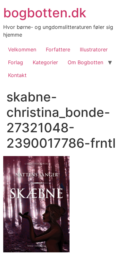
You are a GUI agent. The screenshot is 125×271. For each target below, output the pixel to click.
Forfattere (58, 49)
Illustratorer (94, 49)
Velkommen (22, 49)
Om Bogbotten (85, 62)
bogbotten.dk (44, 13)
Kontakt (17, 75)
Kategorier (45, 62)
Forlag (15, 62)
